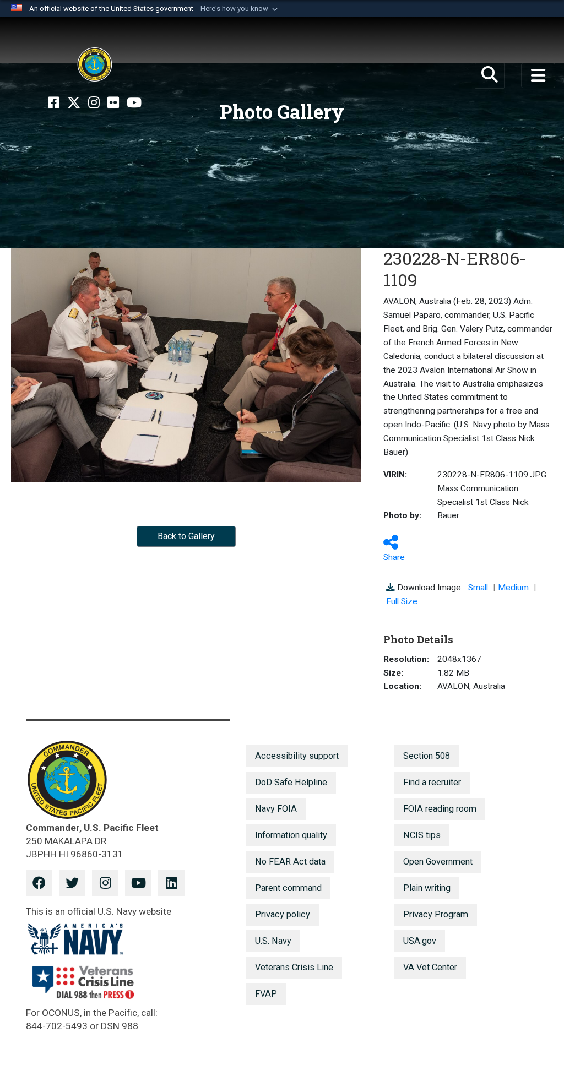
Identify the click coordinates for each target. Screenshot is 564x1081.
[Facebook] (53, 103)
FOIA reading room (439, 808)
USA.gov (419, 941)
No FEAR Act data (290, 861)
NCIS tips (422, 835)
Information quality (291, 835)
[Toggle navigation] (538, 75)
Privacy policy (282, 914)
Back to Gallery (186, 536)
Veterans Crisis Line (294, 967)
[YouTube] (134, 103)
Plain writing (427, 888)
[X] (73, 103)
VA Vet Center (430, 967)
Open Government (438, 861)
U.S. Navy (273, 941)
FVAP (266, 993)
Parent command (288, 888)
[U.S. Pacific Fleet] (95, 64)
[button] (240, 8)
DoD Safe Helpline (291, 782)
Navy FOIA (276, 808)
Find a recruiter (432, 782)
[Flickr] (113, 103)
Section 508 (426, 756)
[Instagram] (94, 103)
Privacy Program (435, 914)
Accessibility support (297, 756)
